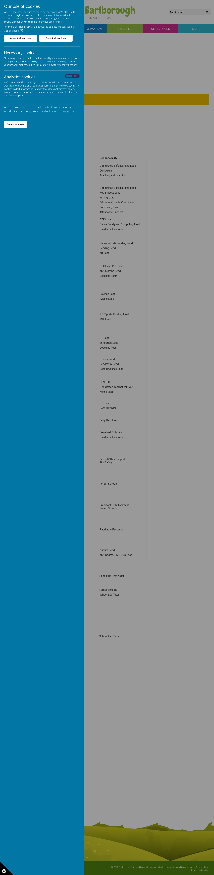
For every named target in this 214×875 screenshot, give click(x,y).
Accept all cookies (20, 38)
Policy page (64, 111)
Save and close (15, 124)
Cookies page (11, 30)
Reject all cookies (56, 38)
